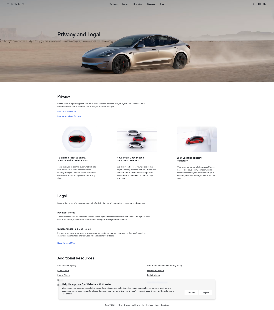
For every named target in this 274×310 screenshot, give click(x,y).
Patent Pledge (63, 275)
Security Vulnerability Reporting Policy (164, 265)
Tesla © (110, 305)
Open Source (63, 270)
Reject (206, 292)
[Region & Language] (259, 4)
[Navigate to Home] (15, 4)
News (157, 305)
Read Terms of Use (66, 243)
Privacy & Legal (123, 305)
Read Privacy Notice (66, 111)
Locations (165, 305)
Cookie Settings (158, 291)
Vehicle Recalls (138, 305)
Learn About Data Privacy (69, 116)
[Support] (254, 4)
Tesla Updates (153, 275)
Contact (149, 305)
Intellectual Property (66, 265)
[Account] (265, 4)
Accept (191, 292)
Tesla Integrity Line (155, 270)
